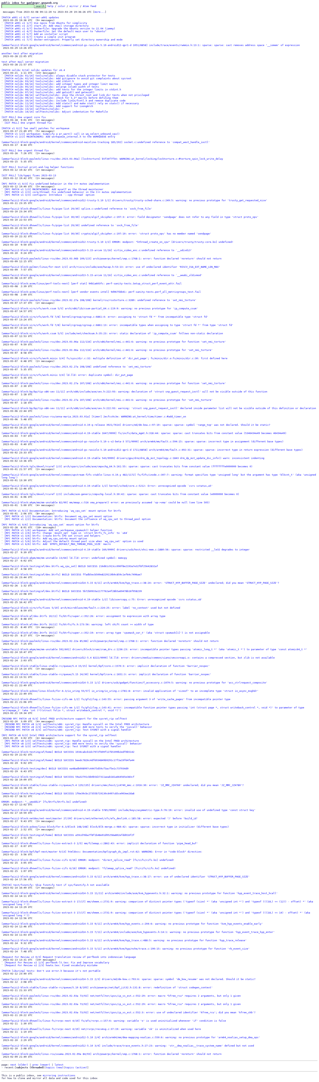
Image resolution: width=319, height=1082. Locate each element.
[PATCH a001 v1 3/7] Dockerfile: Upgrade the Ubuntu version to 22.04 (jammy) (59, 28)
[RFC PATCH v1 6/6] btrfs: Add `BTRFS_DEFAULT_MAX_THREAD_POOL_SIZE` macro (57, 544)
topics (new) (55, 1067)
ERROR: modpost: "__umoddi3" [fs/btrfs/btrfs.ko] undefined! (44, 801)
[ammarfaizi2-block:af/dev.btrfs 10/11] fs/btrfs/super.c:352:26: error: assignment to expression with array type (83, 616)
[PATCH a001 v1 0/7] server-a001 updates (30, 17)
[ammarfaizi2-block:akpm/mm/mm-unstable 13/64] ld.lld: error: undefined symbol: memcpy (64, 558)
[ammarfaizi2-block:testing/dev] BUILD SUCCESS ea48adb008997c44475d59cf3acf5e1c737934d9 (64, 768)
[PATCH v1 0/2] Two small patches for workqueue (35, 128)
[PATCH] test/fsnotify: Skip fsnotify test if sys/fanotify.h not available (55, 885)
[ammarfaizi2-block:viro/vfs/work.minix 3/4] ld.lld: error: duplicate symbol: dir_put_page (67, 375)
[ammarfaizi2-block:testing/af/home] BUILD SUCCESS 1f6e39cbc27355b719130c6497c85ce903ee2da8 (67, 793)
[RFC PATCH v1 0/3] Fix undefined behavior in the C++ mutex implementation (55, 183)
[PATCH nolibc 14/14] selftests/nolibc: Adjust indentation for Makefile (56, 111)
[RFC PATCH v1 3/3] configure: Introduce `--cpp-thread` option (49, 194)
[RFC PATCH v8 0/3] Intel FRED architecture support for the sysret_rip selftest (59, 735)
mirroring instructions (59, 1075)
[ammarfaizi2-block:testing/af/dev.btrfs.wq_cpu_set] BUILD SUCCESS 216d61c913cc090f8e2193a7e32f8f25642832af (79, 566)
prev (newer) (41, 1064)
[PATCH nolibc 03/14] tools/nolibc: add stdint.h (39, 81)
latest (59, 1064)
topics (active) (76, 1067)
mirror (74, 6)
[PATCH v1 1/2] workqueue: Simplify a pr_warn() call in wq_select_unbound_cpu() (62, 133)
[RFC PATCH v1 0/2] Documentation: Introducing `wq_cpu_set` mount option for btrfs (61, 510)
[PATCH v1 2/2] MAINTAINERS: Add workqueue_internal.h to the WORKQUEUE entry (59, 136)
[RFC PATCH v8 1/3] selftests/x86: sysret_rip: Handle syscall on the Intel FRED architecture (71, 740)
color (61, 6)
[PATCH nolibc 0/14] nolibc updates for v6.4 (33, 70)
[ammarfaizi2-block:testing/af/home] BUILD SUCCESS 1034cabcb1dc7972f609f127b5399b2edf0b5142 (67, 752)
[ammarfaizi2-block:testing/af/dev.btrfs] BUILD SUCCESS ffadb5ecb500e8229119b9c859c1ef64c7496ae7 (71, 574)
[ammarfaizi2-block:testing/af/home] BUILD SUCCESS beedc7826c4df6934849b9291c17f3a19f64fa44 (67, 760)
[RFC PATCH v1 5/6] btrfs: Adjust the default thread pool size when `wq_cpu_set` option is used (73, 541)
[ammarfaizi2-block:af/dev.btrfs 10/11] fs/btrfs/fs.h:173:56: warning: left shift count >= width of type (77, 624)
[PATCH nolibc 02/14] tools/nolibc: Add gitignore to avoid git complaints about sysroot (67, 78)
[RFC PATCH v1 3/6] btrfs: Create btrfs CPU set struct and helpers (52, 535)
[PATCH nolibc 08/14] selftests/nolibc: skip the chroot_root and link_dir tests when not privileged (76, 95)
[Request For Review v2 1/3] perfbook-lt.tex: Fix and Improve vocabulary (56, 962)
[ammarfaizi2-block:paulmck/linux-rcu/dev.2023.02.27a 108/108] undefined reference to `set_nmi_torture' (76, 366)
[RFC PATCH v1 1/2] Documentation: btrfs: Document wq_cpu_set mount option (58, 516)
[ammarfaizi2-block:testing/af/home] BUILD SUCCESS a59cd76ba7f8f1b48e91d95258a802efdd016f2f (67, 835)
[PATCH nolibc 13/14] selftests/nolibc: (32, 109)
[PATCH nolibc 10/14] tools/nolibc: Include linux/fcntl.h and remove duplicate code (65, 100)
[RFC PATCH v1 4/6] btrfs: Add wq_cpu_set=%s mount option (45, 538)
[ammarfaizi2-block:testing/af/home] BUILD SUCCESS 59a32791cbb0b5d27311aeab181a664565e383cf (67, 776)
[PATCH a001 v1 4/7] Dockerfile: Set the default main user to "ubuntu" (55, 31)
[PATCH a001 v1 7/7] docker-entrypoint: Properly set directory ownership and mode (63, 39)
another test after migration (22, 53)
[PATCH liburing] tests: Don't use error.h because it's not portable (50, 970)
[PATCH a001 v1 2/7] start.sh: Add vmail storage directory (46, 25)
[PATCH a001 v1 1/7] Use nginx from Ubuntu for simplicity (45, 23)
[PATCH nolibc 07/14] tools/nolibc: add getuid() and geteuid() (49, 92)
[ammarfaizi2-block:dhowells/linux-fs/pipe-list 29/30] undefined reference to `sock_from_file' (70, 225)
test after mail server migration (25, 61)
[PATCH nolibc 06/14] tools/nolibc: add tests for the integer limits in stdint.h (62, 89)
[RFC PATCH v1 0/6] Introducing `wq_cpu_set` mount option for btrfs (50, 524)
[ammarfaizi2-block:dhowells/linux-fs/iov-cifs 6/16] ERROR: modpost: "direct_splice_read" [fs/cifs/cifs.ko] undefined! (87, 860)
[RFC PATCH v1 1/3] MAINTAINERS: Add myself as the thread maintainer (53, 189)
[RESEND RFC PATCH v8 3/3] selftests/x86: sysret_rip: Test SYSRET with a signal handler (67, 729)
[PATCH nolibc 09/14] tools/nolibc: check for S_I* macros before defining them (61, 97)
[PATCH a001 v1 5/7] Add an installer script (36, 34)
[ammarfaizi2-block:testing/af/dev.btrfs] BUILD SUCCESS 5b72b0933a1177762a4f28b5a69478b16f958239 (71, 591)
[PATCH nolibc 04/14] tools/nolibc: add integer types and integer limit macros (61, 84)
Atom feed (89, 6)
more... (100, 12)
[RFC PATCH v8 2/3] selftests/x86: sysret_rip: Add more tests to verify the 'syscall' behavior (73, 743)
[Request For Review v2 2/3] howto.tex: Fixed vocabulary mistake (50, 965)
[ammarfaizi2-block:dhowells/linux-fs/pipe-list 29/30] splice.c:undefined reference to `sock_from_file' (76, 208)
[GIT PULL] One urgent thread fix (28, 122)
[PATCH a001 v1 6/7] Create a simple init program (39, 36)
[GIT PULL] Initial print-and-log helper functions (37, 167)
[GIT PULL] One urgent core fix (23, 117)
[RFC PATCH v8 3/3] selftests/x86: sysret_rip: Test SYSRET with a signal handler (62, 746)
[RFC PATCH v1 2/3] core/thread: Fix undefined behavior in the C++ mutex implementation (67, 192)
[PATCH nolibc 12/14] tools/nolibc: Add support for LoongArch (48, 106)
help (50, 6)
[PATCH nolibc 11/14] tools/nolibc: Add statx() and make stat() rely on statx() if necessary (71, 103)
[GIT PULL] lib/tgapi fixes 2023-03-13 (28, 175)
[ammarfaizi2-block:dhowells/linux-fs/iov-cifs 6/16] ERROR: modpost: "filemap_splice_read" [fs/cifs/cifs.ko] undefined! (88, 868)
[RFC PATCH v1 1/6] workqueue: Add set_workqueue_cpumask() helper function (58, 530)
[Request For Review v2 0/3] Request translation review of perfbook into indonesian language (68, 957)
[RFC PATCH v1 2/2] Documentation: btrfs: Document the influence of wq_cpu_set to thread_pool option (77, 519)
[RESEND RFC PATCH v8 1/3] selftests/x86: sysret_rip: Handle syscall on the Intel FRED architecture (76, 724)
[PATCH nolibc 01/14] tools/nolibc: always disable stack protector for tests (59, 75)
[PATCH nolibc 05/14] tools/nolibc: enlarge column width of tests (51, 86)
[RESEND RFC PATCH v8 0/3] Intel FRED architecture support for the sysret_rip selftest (64, 718)
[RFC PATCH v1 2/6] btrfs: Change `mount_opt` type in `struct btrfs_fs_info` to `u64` (66, 533)
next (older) (19, 1064)
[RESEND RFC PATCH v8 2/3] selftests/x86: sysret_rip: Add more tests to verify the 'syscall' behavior (78, 727)
